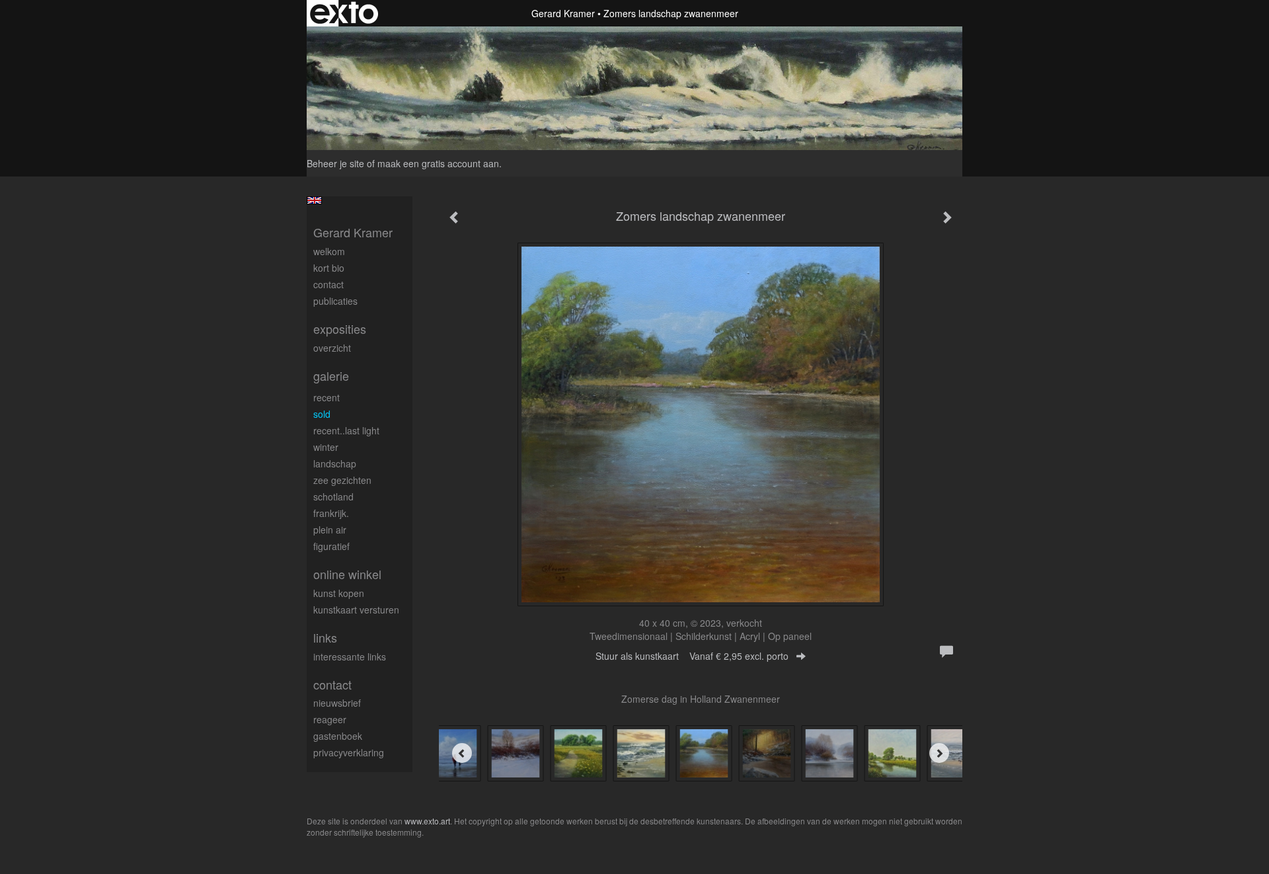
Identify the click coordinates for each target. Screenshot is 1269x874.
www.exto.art (427, 820)
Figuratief (331, 546)
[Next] (939, 753)
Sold (321, 413)
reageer (329, 719)
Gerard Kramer (563, 13)
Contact (328, 284)
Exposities (339, 329)
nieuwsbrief (337, 702)
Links (325, 637)
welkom (329, 251)
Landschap (334, 463)
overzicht (332, 347)
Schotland (333, 496)
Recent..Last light (346, 430)
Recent (326, 397)
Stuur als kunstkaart (692, 655)
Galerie (331, 376)
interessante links (349, 656)
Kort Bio (328, 267)
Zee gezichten (342, 480)
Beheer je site (335, 163)
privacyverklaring (348, 752)
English (314, 200)
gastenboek (337, 735)
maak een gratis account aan (438, 163)
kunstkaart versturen (356, 609)
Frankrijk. (331, 513)
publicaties (335, 300)
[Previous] (462, 753)
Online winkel (347, 574)
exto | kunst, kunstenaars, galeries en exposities (344, 13)
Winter (325, 447)
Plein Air (329, 529)
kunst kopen (338, 593)
